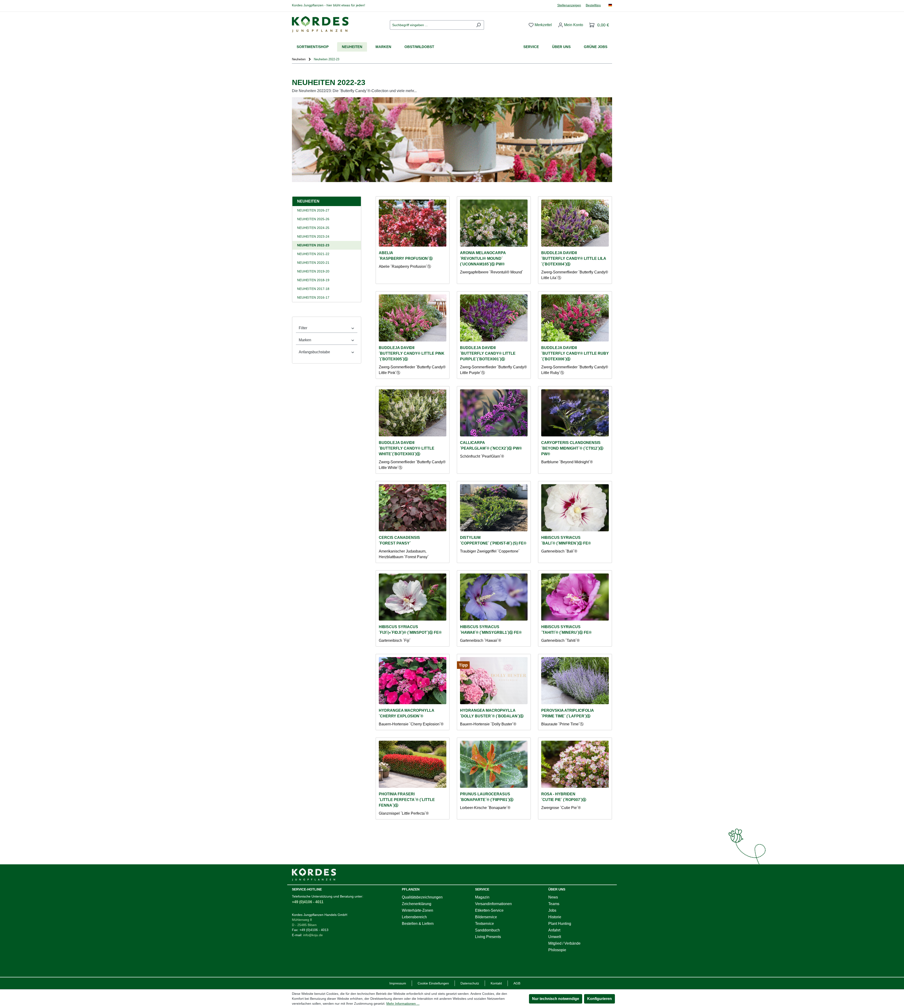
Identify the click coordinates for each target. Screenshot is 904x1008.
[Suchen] (478, 25)
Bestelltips (593, 5)
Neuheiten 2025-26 (313, 219)
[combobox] (431, 25)
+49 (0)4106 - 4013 (313, 930)
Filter (303, 328)
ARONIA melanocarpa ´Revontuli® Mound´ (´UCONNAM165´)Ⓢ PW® (483, 258)
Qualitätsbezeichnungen (422, 897)
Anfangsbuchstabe (314, 352)
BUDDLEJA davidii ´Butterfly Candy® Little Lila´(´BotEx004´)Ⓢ (573, 258)
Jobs (552, 910)
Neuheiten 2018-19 (313, 280)
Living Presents (488, 937)
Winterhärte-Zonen (417, 910)
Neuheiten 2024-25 (313, 228)
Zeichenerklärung (416, 904)
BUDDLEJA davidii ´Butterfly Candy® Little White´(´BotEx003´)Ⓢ (406, 448)
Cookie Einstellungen (433, 983)
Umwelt (554, 937)
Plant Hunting (559, 924)
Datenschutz (469, 983)
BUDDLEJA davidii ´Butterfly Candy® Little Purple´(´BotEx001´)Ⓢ (488, 353)
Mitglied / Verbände (564, 943)
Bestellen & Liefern (418, 924)
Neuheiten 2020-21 (313, 262)
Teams (553, 904)
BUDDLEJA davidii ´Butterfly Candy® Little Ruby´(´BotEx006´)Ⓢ (575, 353)
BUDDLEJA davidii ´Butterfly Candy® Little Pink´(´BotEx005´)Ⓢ (411, 353)
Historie (554, 917)
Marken (305, 340)
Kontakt (496, 983)
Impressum (397, 983)
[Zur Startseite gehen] (320, 24)
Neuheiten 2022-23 (313, 245)
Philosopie (557, 950)
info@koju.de (313, 935)
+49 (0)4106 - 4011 (307, 902)
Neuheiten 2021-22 (313, 254)
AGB (516, 983)
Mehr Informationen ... (403, 1003)
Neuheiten (308, 201)
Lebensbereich (414, 917)
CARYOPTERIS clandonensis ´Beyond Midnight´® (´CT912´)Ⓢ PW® (572, 448)
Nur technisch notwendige (555, 999)
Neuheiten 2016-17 (313, 297)
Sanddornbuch (487, 930)
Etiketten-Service (489, 910)
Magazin (482, 897)
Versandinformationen (493, 904)
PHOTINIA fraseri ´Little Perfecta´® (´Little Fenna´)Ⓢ (407, 799)
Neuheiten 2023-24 (313, 236)
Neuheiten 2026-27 (313, 210)
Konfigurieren (599, 999)
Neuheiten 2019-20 (313, 271)
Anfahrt (554, 930)
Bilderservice (486, 917)
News (553, 897)
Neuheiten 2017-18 (313, 289)
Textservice (484, 924)
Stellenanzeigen (569, 5)
